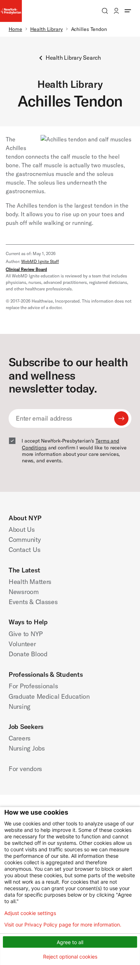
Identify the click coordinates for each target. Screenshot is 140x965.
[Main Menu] (127, 10)
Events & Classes (33, 602)
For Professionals (33, 686)
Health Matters (30, 581)
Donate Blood (28, 654)
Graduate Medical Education (49, 696)
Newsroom (24, 592)
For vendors (25, 769)
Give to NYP (26, 634)
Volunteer (22, 644)
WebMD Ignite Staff (40, 261)
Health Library (46, 29)
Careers (20, 738)
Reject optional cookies (70, 956)
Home (15, 29)
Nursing (20, 706)
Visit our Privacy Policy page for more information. (62, 925)
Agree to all (70, 942)
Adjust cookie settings (30, 913)
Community (25, 539)
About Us (22, 529)
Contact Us (24, 549)
